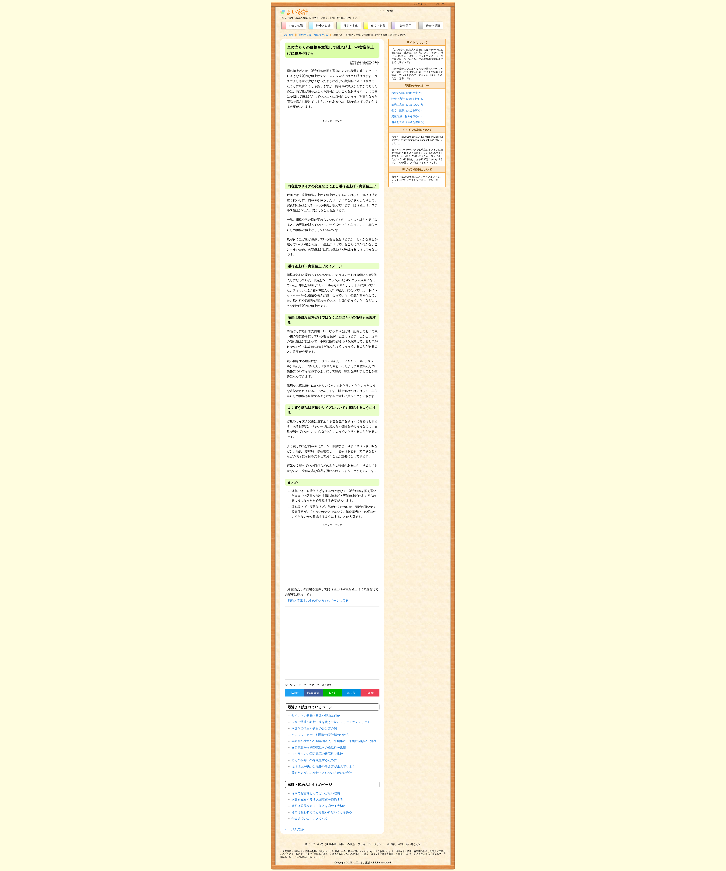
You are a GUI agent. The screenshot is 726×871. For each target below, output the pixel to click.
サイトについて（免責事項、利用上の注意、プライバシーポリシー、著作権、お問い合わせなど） (363, 844)
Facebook (313, 692)
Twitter (294, 692)
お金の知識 (296, 25)
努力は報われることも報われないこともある (322, 812)
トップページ (420, 4)
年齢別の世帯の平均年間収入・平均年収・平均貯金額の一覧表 (334, 741)
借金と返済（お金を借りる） (408, 122)
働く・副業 (378, 25)
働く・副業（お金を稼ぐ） (407, 110)
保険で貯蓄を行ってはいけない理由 (316, 793)
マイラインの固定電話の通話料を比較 (317, 753)
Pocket (370, 692)
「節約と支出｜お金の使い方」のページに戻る (316, 600)
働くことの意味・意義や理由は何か (316, 715)
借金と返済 (433, 25)
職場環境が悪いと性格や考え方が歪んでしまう (323, 766)
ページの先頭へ (295, 829)
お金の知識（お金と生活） (407, 92)
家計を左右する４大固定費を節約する (317, 799)
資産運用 (405, 25)
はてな (351, 692)
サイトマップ (437, 4)
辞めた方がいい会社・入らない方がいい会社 (322, 772)
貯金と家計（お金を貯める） (408, 98)
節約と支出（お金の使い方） (408, 104)
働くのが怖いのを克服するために (314, 760)
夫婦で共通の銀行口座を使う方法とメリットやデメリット (331, 722)
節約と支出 (351, 25)
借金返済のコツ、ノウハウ (310, 818)
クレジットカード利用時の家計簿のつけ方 (320, 734)
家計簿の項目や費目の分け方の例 (314, 728)
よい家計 (297, 12)
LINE (332, 692)
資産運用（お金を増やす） (407, 116)
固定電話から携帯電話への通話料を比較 (319, 747)
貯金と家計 (323, 25)
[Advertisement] (332, 150)
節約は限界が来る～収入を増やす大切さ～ (320, 805)
